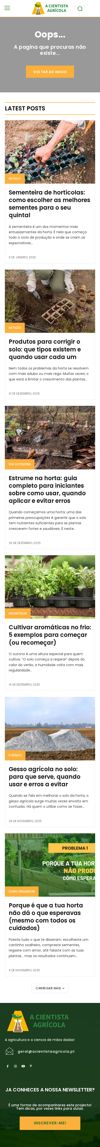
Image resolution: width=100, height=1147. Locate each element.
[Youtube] (23, 1066)
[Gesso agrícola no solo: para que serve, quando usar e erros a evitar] (50, 728)
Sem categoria (19, 464)
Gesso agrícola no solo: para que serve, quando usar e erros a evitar (44, 776)
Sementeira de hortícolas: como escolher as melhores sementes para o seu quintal (49, 203)
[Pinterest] (30, 1066)
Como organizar (21, 891)
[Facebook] (7, 1066)
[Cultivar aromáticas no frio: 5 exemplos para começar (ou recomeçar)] (50, 587)
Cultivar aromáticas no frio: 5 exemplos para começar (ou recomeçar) (50, 634)
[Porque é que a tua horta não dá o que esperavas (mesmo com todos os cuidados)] (50, 865)
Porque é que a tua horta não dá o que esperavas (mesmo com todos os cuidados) (46, 916)
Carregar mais (48, 988)
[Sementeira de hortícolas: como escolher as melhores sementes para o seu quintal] (50, 152)
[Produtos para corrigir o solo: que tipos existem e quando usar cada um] (50, 301)
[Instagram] (15, 1066)
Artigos (14, 178)
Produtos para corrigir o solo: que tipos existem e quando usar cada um (45, 349)
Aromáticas (17, 613)
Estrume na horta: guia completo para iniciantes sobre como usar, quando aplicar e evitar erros (47, 489)
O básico (15, 755)
